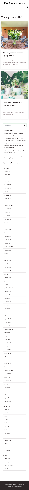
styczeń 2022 (7, 360)
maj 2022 (6, 346)
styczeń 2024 (7, 277)
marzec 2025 (7, 229)
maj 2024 (6, 264)
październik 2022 (8, 329)
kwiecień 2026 (8, 185)
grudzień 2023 (7, 281)
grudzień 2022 (7, 322)
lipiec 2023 (7, 298)
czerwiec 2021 (7, 381)
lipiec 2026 (7, 174)
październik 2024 (8, 247)
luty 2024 (6, 274)
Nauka (6, 430)
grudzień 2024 (7, 240)
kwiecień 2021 (7, 387)
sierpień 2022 (7, 336)
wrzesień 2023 (7, 291)
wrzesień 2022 (8, 332)
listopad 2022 (7, 326)
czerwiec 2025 (7, 219)
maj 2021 (6, 384)
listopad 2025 (7, 202)
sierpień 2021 (7, 377)
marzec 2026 (7, 188)
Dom (5, 416)
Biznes (6, 412)
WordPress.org (8, 469)
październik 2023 (8, 288)
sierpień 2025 (7, 212)
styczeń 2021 (7, 398)
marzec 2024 (7, 271)
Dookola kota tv (14, 3)
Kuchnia (6, 423)
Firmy (6, 419)
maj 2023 (6, 305)
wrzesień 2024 (8, 250)
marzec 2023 (7, 312)
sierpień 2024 (7, 253)
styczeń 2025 (7, 236)
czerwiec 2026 (7, 178)
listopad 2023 (7, 284)
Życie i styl (7, 450)
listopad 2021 (7, 367)
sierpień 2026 (7, 171)
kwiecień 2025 (8, 226)
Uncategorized (7, 440)
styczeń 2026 (7, 195)
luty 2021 (6, 394)
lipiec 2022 (7, 339)
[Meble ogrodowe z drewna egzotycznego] (26, 66)
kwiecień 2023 (7, 308)
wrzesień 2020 (8, 401)
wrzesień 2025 (8, 209)
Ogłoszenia (7, 433)
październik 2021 (8, 370)
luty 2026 (6, 192)
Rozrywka (6, 437)
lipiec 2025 (7, 216)
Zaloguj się (7, 458)
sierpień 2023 (7, 295)
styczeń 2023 (7, 319)
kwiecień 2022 (8, 350)
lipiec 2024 (7, 257)
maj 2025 (6, 222)
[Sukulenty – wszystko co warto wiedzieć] (26, 116)
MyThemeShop (17, 486)
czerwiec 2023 (7, 301)
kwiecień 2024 (8, 267)
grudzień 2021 (7, 363)
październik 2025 (8, 205)
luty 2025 (6, 233)
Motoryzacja (7, 426)
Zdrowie (6, 447)
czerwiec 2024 (7, 260)
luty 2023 (6, 315)
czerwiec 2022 (7, 343)
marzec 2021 (7, 391)
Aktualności (7, 409)
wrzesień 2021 (7, 374)
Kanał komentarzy (8, 465)
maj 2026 (6, 181)
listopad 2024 (7, 243)
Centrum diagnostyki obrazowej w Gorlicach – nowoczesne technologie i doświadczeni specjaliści (13, 145)
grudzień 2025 (7, 198)
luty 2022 (6, 356)
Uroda (6, 443)
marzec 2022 (7, 353)
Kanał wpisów (7, 462)
